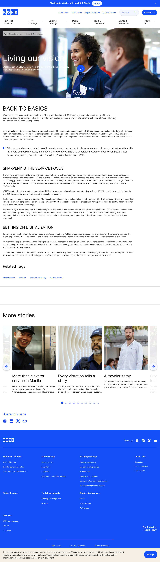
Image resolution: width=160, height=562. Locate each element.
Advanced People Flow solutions (53, 476)
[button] (14, 22)
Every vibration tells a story (76, 378)
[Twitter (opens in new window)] (149, 440)
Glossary (44, 503)
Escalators (45, 467)
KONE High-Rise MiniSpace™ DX (15, 472)
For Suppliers (140, 471)
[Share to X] (18, 420)
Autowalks (45, 472)
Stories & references (15, 34)
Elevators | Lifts (47, 462)
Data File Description (78, 545)
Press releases (85, 503)
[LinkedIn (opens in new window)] (143, 440)
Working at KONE (141, 466)
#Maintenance (9, 277)
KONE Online (77, 13)
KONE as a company (11, 521)
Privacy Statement (102, 545)
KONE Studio (64, 13)
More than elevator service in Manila (28, 378)
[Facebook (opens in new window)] (137, 440)
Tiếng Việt (96, 13)
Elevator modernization (89, 476)
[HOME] (5, 33)
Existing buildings (88, 456)
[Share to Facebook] (5, 420)
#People (22, 277)
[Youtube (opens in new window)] (155, 440)
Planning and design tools (51, 499)
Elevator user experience (89, 467)
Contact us (7, 530)
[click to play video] (81, 68)
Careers (6, 526)
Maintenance (85, 472)
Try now (96, 3)
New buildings (48, 456)
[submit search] (135, 12)
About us (7, 515)
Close (155, 3)
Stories (27, 34)
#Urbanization (56, 277)
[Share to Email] (24, 420)
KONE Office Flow (10, 462)
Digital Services (10, 493)
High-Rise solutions (12, 456)
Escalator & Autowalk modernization (93, 481)
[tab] (62, 405)
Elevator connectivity (88, 462)
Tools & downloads (50, 493)
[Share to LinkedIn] (11, 420)
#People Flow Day (38, 277)
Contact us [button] (149, 12)
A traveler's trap (117, 376)
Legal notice (55, 545)
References (84, 508)
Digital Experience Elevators (13, 467)
